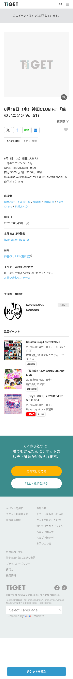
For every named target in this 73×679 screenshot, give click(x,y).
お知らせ (41, 508)
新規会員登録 (13, 520)
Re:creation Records (17, 239)
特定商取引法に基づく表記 (20, 557)
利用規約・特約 (14, 551)
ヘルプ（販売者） (46, 537)
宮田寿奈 (49, 201)
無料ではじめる (36, 471)
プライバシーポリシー (18, 563)
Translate (38, 616)
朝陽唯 (37, 201)
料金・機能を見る (36, 483)
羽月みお (9, 201)
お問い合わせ (43, 543)
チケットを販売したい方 (49, 514)
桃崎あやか (21, 206)
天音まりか (23, 201)
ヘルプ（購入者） (46, 531)
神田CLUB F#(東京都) (17, 256)
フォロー (63, 305)
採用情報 (11, 575)
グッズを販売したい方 (48, 520)
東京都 (61, 121)
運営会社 (11, 569)
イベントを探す (14, 508)
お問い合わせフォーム (17, 277)
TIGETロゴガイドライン (49, 526)
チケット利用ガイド (17, 514)
